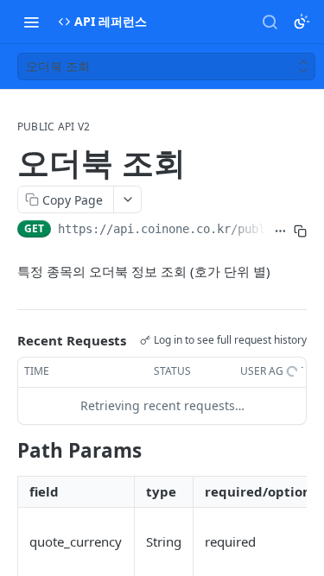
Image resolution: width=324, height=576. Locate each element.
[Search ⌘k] (269, 21)
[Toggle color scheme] (301, 21)
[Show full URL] (280, 230)
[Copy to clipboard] (300, 230)
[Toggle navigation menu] (31, 21)
